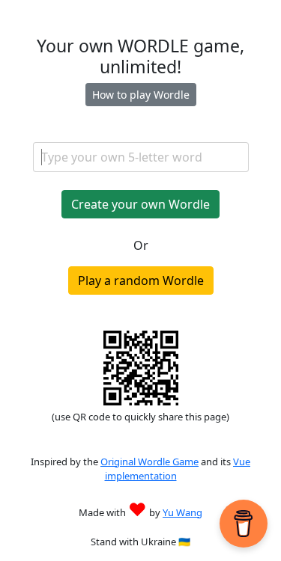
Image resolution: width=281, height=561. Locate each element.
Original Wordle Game (149, 461)
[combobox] (141, 157)
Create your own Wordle (140, 204)
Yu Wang (182, 512)
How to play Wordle (141, 95)
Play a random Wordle (141, 280)
